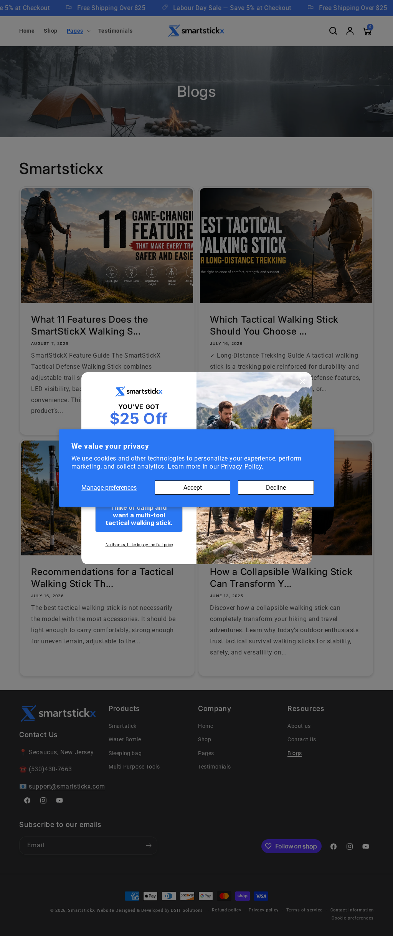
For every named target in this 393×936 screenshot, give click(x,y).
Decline (276, 487)
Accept (192, 487)
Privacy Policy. (242, 466)
